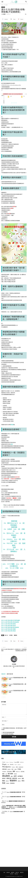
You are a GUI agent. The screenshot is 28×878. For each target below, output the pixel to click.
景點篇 (12, 424)
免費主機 (4, 769)
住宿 (17, 767)
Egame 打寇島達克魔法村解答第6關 (14, 796)
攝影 (14, 771)
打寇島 (19, 769)
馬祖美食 (12, 783)
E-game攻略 (16, 762)
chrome (7, 762)
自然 (15, 776)
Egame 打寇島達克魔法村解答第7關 (14, 792)
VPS (8, 764)
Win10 (16, 764)
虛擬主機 (8, 778)
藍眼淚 (3, 778)
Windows (19, 764)
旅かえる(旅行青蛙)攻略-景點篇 (8, 630)
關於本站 (16, 873)
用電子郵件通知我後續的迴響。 (9, 732)
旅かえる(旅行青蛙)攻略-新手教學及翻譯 (10, 620)
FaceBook (22, 762)
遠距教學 (19, 778)
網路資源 (12, 872)
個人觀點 (6, 5)
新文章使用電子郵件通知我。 (8, 734)
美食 (12, 776)
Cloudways (11, 762)
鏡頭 (23, 778)
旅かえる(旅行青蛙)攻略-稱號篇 (8, 623)
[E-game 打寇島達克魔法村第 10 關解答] (4, 692)
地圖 (12, 444)
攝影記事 (21, 872)
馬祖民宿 (7, 783)
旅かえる (6, 635)
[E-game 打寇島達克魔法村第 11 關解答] (4, 685)
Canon (3, 762)
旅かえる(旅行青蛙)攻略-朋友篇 (8, 625)
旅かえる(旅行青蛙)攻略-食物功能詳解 (10, 622)
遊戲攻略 (15, 635)
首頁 (2, 5)
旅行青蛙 (10, 635)
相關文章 (3, 674)
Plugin (4, 764)
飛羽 (23, 781)
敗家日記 (17, 872)
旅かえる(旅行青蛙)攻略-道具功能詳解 (10, 627)
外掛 (12, 769)
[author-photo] (14, 662)
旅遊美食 (8, 872)
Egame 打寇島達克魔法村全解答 (16, 811)
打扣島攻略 (9, 771)
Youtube (13, 767)
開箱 (3, 781)
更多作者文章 (10, 674)
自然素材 (20, 776)
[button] (2, 2)
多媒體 (15, 769)
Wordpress (6, 766)
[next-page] (4, 697)
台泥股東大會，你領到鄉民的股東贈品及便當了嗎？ (20, 650)
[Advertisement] (11, 840)
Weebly (12, 764)
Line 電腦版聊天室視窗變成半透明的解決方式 (16, 801)
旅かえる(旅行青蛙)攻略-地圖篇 (8, 629)
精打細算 (10, 773)
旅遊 (3, 773)
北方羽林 (3, 14)
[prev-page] (2, 697)
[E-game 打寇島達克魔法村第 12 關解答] (4, 679)
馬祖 (3, 783)
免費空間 (8, 769)
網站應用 (6, 776)
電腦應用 (13, 780)
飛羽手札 (11, 873)
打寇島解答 (4, 771)
